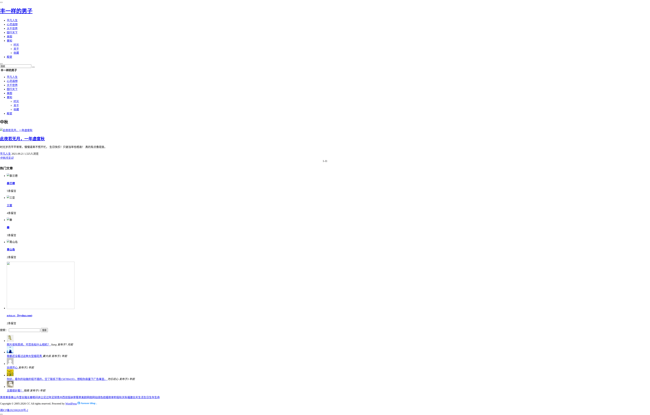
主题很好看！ (15, 390)
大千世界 (12, 28)
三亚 (9, 205)
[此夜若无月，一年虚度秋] (16, 130)
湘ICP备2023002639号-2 (14, 410)
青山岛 (11, 249)
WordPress (71, 403)
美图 (9, 36)
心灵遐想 (12, 24)
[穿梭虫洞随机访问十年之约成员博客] (87, 403)
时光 (16, 44)
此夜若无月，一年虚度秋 (22, 139)
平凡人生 (12, 20)
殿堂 (9, 56)
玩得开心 (12, 367)
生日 (11, 157)
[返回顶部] (1, 414)
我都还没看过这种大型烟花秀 (25, 356)
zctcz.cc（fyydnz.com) (19, 315)
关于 (16, 48)
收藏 (16, 52)
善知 (9, 40)
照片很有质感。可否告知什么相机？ (29, 344)
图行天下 (12, 32)
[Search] (33, 67)
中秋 (2, 157)
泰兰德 (11, 183)
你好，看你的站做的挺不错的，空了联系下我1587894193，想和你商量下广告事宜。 (57, 379)
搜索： (4, 330)
